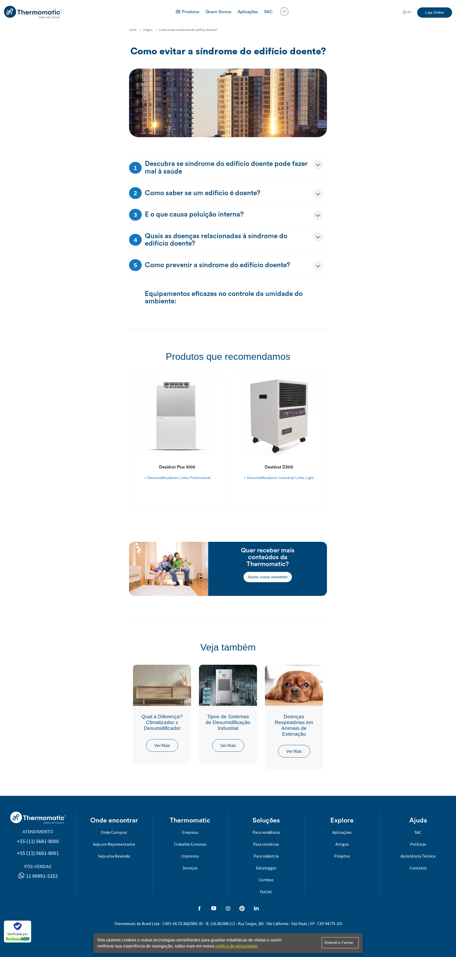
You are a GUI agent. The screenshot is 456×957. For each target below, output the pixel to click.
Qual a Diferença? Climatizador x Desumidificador (162, 722)
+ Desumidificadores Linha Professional (177, 478)
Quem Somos (218, 12)
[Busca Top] (284, 10)
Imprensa (190, 856)
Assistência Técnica (418, 856)
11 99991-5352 (41, 876)
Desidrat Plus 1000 (177, 467)
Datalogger (266, 867)
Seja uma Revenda (114, 856)
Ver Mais (162, 745)
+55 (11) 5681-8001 (38, 853)
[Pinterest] (242, 909)
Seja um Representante (114, 844)
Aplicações (248, 12)
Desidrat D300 (279, 467)
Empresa (190, 832)
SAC (268, 12)
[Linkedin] (256, 909)
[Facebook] (199, 909)
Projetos (342, 856)
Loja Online (434, 12)
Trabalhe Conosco (190, 844)
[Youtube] (214, 909)
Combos (266, 879)
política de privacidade (236, 946)
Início (132, 30)
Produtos (190, 12)
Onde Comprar (114, 832)
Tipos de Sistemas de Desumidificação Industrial (228, 722)
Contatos (418, 867)
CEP (320, 923)
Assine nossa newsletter (268, 577)
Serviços (190, 867)
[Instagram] (228, 909)
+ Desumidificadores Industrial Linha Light (279, 478)
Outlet (266, 891)
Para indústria (266, 856)
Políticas (418, 844)
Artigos (147, 30)
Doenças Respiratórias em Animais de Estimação (294, 725)
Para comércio (266, 844)
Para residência (266, 832)
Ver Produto (177, 495)
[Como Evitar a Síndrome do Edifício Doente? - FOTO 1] (228, 103)
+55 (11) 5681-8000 (38, 841)
